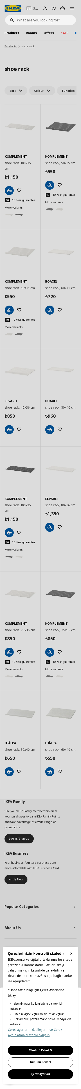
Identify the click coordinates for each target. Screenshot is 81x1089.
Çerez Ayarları (40, 1074)
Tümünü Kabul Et (40, 1050)
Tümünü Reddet (40, 1062)
